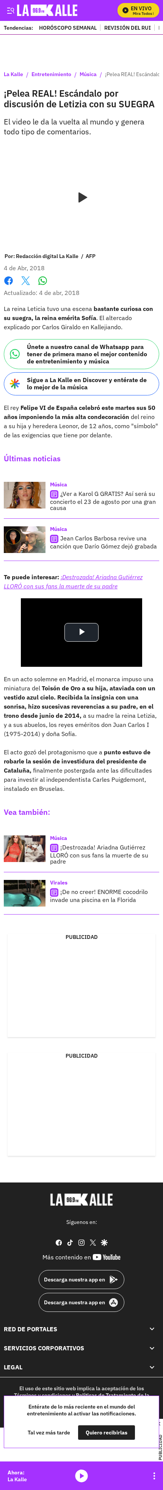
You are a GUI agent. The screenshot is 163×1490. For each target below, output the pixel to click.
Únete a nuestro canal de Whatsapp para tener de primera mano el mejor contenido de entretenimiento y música (87, 354)
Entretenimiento (51, 75)
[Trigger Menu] (10, 10)
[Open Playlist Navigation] (154, 1476)
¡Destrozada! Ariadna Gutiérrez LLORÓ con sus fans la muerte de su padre (99, 854)
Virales (58, 882)
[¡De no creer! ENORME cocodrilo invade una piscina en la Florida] (24, 893)
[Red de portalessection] (152, 1328)
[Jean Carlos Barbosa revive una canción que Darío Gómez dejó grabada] (24, 539)
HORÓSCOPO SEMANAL (68, 27)
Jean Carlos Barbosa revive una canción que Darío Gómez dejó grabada (103, 542)
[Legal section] (152, 1367)
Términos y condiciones (42, 1394)
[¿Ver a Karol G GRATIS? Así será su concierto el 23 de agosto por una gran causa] (24, 495)
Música (88, 75)
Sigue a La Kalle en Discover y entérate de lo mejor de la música (87, 383)
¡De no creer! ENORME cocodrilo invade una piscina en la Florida (99, 896)
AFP (91, 256)
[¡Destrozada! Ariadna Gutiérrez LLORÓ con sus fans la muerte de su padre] (24, 848)
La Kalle (13, 75)
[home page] (81, 1199)
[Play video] (81, 198)
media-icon (81, 1476)
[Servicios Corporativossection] (152, 1348)
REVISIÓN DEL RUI (127, 27)
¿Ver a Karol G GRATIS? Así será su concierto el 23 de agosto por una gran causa (103, 501)
